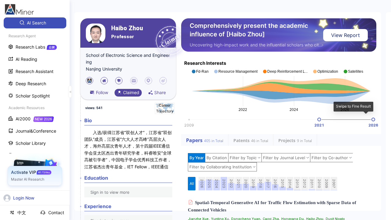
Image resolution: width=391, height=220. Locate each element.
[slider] (319, 119)
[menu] (35, 113)
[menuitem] (35, 22)
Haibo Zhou (127, 28)
